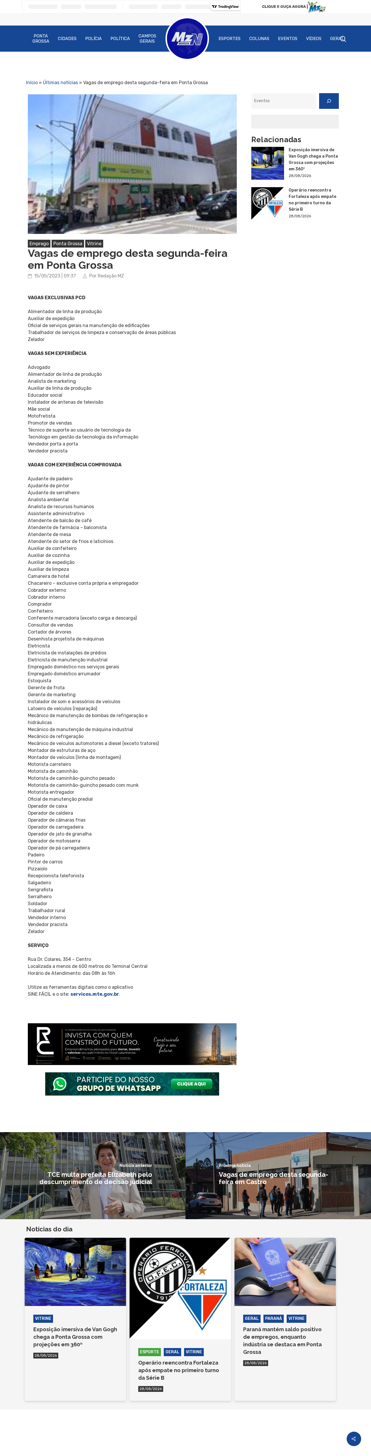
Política (120, 38)
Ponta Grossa (40, 38)
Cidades (67, 38)
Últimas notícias (60, 82)
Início (32, 82)
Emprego (39, 243)
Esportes (230, 38)
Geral (337, 38)
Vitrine (94, 243)
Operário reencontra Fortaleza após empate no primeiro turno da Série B (312, 200)
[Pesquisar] (329, 101)
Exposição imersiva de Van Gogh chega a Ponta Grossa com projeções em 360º (313, 159)
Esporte (149, 1351)
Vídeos (313, 38)
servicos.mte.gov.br (94, 994)
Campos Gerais (147, 38)
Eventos (287, 38)
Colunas (259, 38)
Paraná (273, 1318)
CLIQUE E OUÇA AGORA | (285, 6)
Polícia (93, 38)
